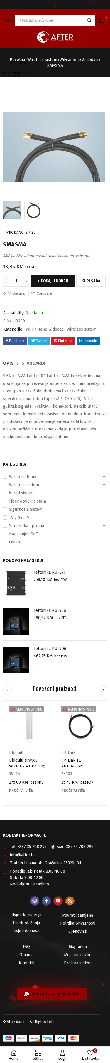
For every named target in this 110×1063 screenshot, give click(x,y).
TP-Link (68, 752)
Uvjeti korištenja (26, 914)
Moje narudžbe (78, 954)
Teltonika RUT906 (50, 648)
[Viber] (34, 901)
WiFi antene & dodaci (79, 59)
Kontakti (26, 962)
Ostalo (15, 542)
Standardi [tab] (33, 363)
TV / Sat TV (19, 517)
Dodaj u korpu (54, 281)
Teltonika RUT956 (50, 610)
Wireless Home (23, 476)
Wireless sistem (42, 59)
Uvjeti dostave (26, 931)
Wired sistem (21, 493)
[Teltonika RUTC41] (16, 583)
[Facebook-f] (46, 901)
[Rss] (70, 901)
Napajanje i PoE (23, 534)
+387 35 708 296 (79, 846)
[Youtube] (58, 901)
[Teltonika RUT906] (16, 660)
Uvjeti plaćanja (26, 922)
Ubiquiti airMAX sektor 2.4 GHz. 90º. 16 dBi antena (27, 766)
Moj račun (78, 946)
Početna (17, 59)
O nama (26, 954)
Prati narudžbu (78, 962)
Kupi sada (91, 281)
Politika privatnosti (77, 923)
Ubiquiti (16, 752)
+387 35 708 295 (32, 846)
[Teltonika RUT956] (16, 621)
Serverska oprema (26, 525)
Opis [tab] (8, 363)
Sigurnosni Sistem (26, 509)
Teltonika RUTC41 (49, 572)
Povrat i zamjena (77, 915)
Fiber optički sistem (27, 501)
